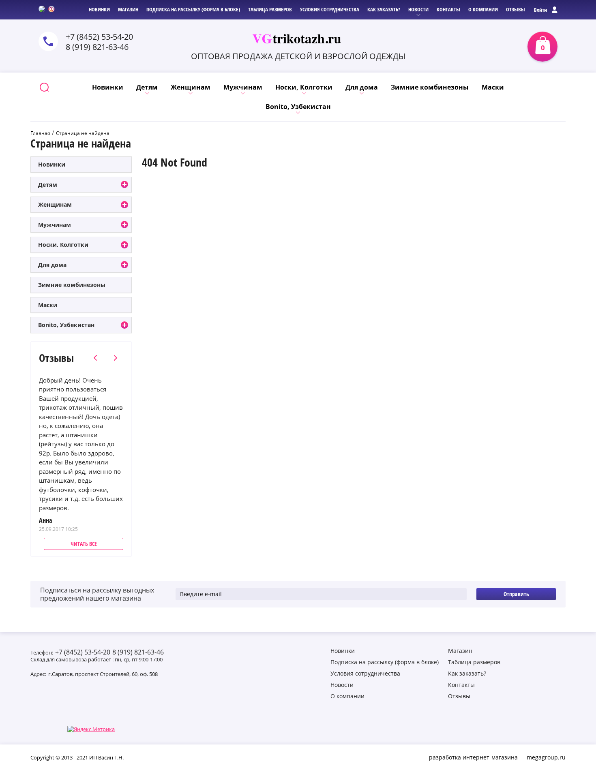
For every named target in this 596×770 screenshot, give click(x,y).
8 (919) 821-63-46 (97, 46)
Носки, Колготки (63, 244)
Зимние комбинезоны (71, 285)
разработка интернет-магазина (473, 757)
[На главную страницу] (298, 39)
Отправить (516, 594)
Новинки (51, 164)
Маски (47, 305)
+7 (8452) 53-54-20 (99, 36)
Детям (47, 184)
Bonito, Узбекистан (66, 325)
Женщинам (55, 204)
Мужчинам (54, 225)
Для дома (52, 265)
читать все (84, 544)
